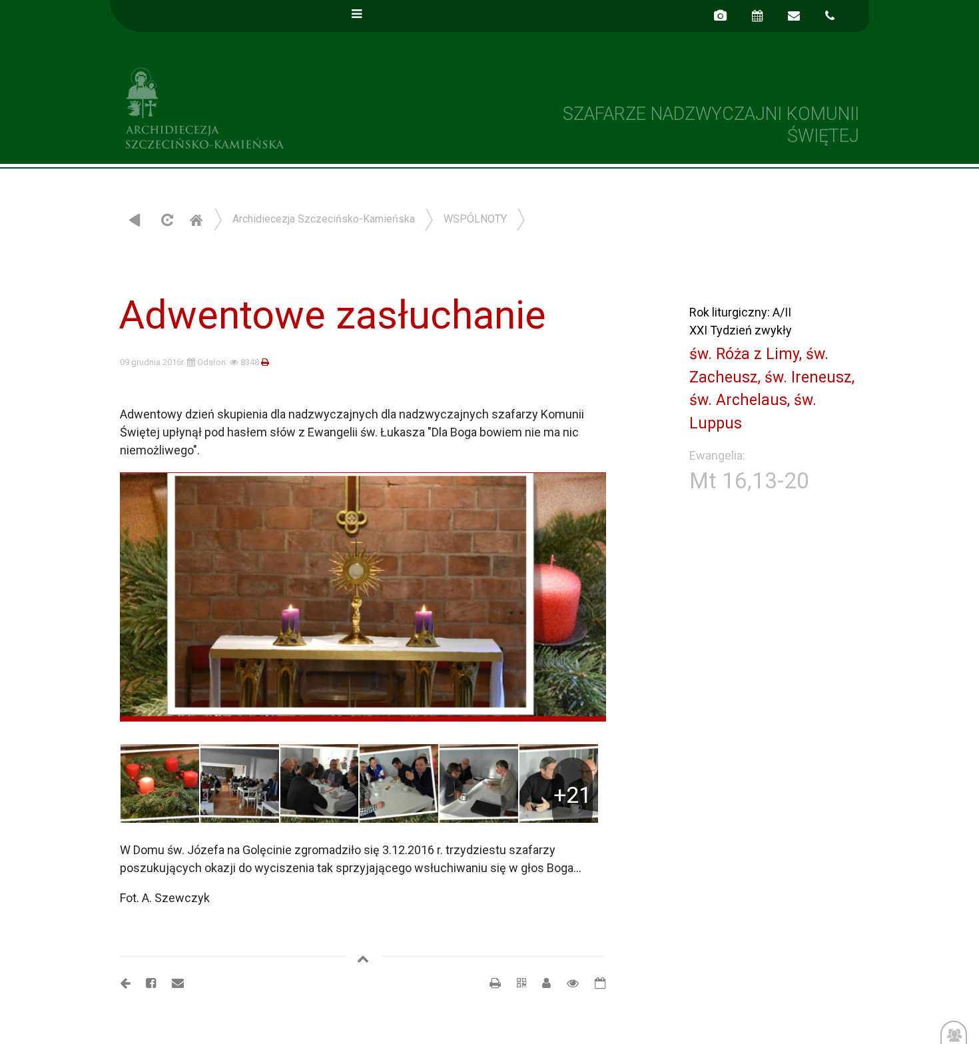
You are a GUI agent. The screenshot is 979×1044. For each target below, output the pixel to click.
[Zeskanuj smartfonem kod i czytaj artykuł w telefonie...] (514, 983)
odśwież (165, 220)
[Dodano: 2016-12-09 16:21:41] (593, 983)
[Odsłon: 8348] (566, 983)
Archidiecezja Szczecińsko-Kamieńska (300, 106)
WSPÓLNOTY (475, 219)
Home (196, 220)
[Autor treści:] (541, 983)
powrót (135, 220)
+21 (572, 795)
